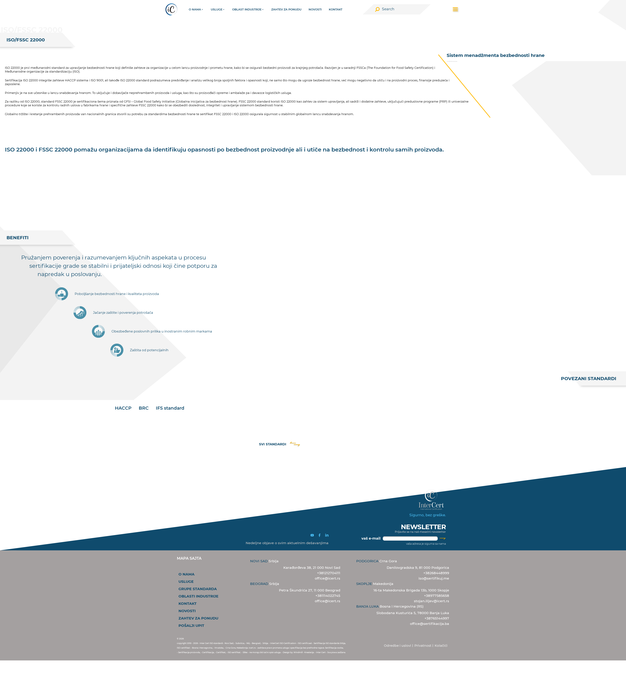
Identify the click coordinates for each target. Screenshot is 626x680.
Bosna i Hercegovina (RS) (390, 606)
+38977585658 (436, 596)
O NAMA (186, 574)
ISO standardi (216, 643)
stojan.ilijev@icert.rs (431, 601)
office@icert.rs (327, 578)
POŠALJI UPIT (191, 625)
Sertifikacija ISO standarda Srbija (329, 643)
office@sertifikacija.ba (429, 624)
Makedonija (374, 584)
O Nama (195, 9)
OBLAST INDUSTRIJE (246, 9)
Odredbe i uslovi (397, 646)
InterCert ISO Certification (283, 643)
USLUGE (186, 581)
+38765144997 (437, 618)
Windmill (298, 652)
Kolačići (441, 646)
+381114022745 (327, 596)
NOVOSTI (315, 9)
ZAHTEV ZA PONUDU (286, 9)
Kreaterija (309, 652)
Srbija (264, 561)
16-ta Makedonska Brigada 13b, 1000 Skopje (411, 590)
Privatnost (422, 646)
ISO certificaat (305, 643)
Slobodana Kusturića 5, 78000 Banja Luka (412, 613)
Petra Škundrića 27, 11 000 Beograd (309, 590)
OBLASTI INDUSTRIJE (198, 596)
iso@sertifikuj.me (433, 578)
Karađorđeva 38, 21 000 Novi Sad (311, 568)
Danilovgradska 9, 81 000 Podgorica (418, 568)
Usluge (216, 9)
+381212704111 (328, 573)
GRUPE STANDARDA (198, 589)
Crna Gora (376, 561)
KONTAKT (335, 9)
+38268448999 (436, 573)
